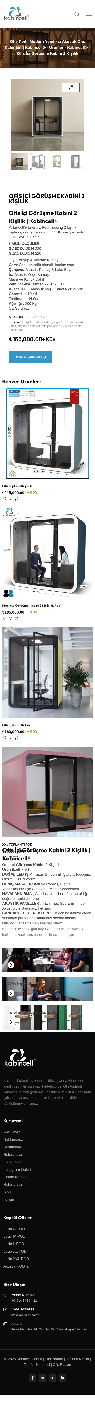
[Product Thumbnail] (71, 87)
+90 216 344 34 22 (23, 1300)
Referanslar (13, 1154)
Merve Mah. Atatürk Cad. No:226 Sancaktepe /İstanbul (48, 1329)
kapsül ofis (61, 322)
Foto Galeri (12, 1162)
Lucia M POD (14, 1236)
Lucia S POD (14, 1229)
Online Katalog (15, 1177)
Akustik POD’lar (16, 1266)
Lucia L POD (13, 1244)
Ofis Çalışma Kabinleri (24, 326)
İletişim (9, 1199)
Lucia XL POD (15, 1251)
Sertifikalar (12, 1147)
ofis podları (49, 326)
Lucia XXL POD (16, 1259)
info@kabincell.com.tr (25, 1315)
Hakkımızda (13, 1139)
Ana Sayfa (11, 1132)
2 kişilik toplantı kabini (37, 322)
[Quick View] (10, 499)
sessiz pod (16, 329)
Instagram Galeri (17, 1169)
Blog (7, 1192)
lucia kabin (77, 322)
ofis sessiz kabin (70, 326)
